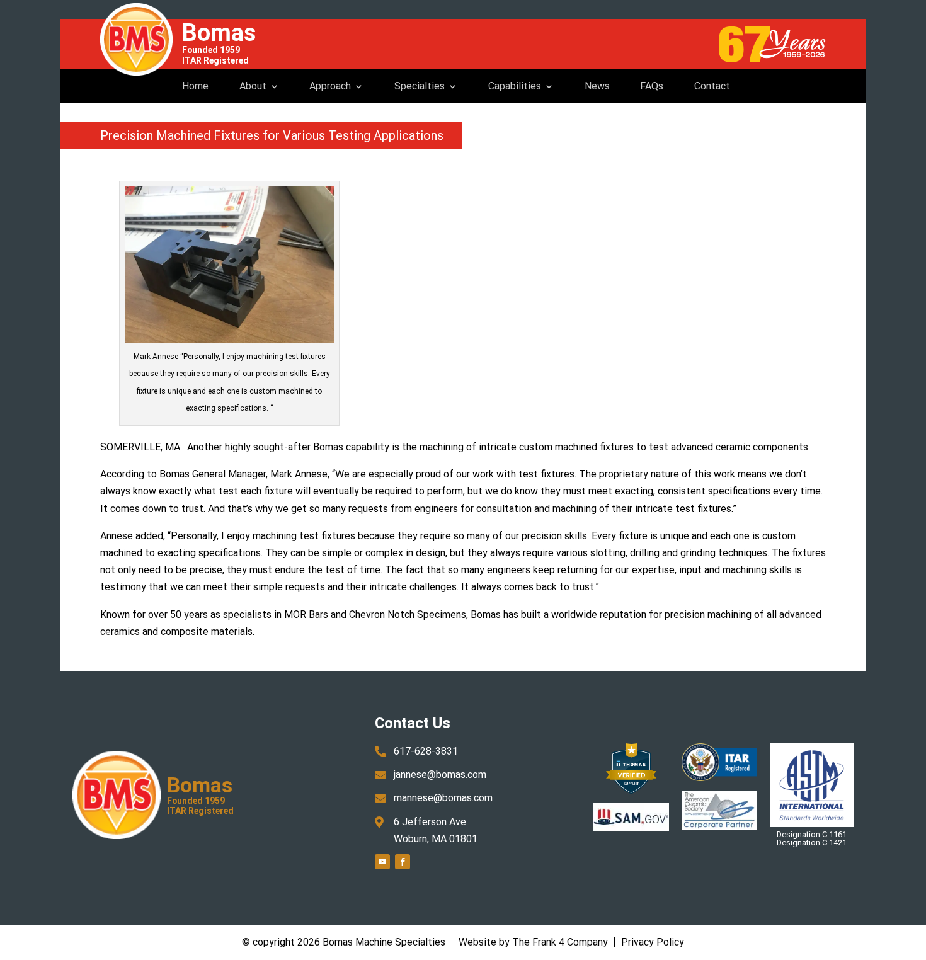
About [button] (252, 86)
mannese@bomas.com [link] (443, 798)
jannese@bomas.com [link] (440, 774)
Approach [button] (330, 86)
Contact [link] (712, 86)
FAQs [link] (651, 86)
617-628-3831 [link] (426, 751)
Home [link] (195, 86)
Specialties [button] (419, 86)
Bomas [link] (219, 33)
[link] (136, 39)
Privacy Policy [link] (652, 942)
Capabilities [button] (514, 86)
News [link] (597, 86)
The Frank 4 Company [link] (560, 942)
